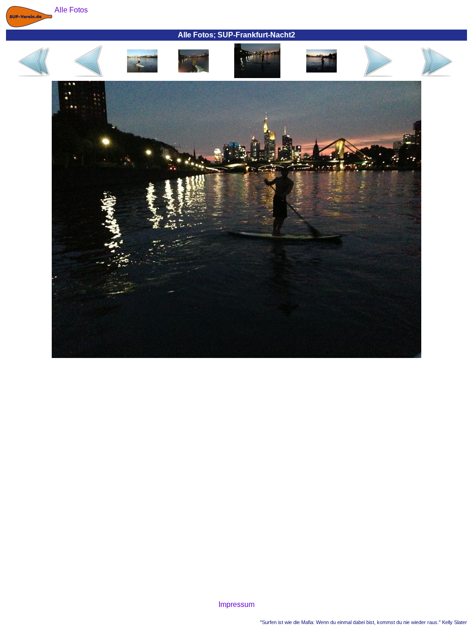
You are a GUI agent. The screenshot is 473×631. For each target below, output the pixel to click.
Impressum (236, 604)
